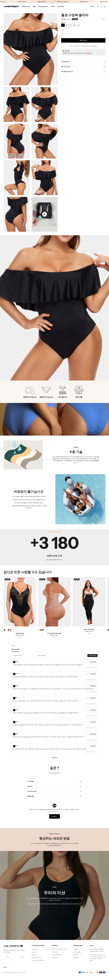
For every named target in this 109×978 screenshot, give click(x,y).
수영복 (52, 6)
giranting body (20, 633)
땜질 (34, 6)
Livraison (34, 952)
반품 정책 (75, 955)
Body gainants (26, 6)
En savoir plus (94, 46)
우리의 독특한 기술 (56, 955)
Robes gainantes (43, 6)
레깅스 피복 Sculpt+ (89, 629)
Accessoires (60, 6)
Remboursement (36, 957)
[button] (92, 655)
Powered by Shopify (20, 972)
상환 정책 (75, 957)
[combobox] (42, 655)
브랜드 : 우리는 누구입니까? (59, 949)
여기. (102, 951)
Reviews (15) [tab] (15, 649)
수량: (62, 30)
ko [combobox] (14, 645)
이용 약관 (75, 949)
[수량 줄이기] (63, 33)
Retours (34, 955)
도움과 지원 (35, 949)
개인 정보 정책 (77, 952)
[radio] (63, 25)
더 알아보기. (90, 53)
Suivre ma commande (38, 960)
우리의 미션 (55, 952)
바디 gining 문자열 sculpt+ (54, 633)
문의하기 (54, 816)
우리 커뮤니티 (55, 957)
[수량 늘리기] (71, 33)
